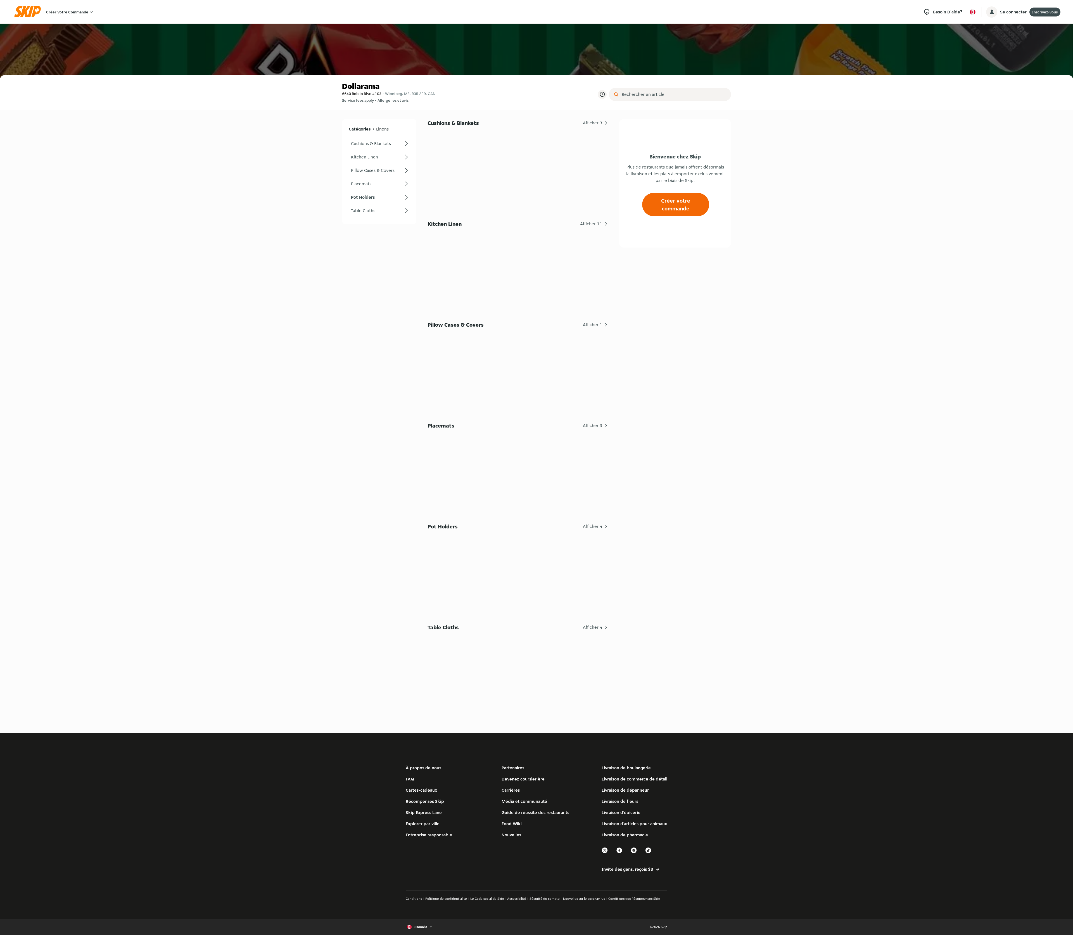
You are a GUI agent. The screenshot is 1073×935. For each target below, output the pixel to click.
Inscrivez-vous (1045, 12)
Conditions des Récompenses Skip (634, 898)
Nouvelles (511, 835)
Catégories (360, 129)
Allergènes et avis (393, 100)
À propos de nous (423, 768)
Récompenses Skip (425, 801)
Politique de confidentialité (446, 898)
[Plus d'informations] (602, 94)
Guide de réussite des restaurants (535, 812)
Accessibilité (516, 898)
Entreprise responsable (429, 835)
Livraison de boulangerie (626, 768)
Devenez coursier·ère (523, 779)
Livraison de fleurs (620, 801)
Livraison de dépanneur (625, 790)
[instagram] (634, 852)
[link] (379, 143)
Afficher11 (591, 224)
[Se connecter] (991, 12)
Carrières (511, 790)
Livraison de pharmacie (625, 835)
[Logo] (29, 12)
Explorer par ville (423, 824)
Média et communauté (524, 801)
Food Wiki (512, 824)
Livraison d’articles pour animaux (634, 824)
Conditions (414, 898)
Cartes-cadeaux (421, 790)
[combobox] (674, 94)
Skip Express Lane (424, 812)
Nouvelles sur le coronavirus (584, 898)
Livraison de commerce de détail (634, 779)
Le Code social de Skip (487, 898)
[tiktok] (648, 852)
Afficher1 (592, 325)
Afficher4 (592, 526)
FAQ (410, 779)
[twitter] (605, 852)
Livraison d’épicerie (621, 812)
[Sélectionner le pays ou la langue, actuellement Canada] (972, 12)
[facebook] (619, 852)
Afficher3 (592, 123)
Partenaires (513, 768)
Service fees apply (358, 100)
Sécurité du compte (545, 898)
